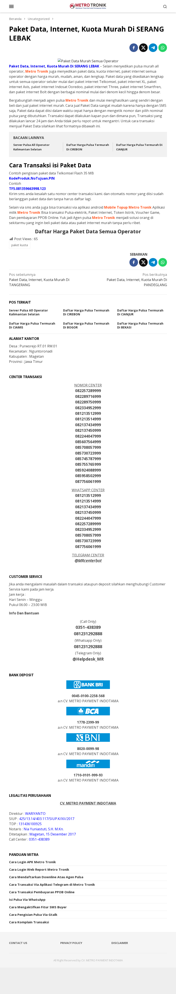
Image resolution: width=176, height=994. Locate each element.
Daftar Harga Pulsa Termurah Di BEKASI (140, 325)
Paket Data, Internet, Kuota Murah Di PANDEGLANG (137, 279)
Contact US (18, 943)
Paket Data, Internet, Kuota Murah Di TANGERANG (39, 279)
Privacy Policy (71, 943)
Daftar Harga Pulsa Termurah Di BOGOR (86, 325)
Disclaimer (119, 943)
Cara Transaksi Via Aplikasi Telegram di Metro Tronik (52, 884)
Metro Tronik (36, 71)
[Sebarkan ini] (133, 47)
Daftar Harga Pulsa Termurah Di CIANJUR (140, 312)
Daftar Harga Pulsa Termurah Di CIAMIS (32, 325)
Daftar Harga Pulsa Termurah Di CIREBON (86, 312)
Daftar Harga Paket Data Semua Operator (88, 231)
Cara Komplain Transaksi (29, 922)
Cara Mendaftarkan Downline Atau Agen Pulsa (46, 877)
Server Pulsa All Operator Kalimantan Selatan (28, 312)
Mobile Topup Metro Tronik (128, 207)
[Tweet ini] (143, 47)
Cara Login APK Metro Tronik (32, 862)
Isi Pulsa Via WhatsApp (27, 899)
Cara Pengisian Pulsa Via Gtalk (33, 914)
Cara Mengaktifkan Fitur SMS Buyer (38, 907)
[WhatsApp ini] (162, 47)
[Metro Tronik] (88, 5)
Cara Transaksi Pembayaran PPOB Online (41, 892)
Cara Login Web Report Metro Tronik (39, 869)
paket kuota (19, 245)
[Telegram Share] (153, 47)
